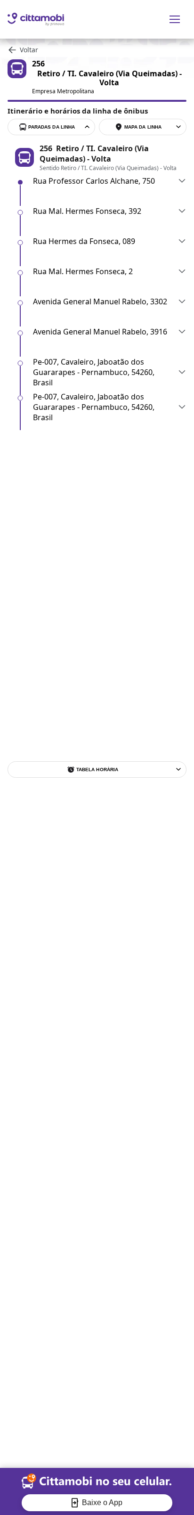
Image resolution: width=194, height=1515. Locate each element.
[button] (109, 181)
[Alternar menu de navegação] (174, 19)
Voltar (29, 49)
